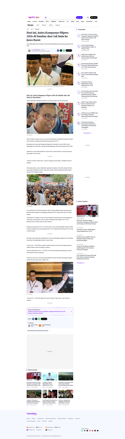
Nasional (44, 25)
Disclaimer (77, 418)
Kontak (28, 418)
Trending (53, 21)
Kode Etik (44, 421)
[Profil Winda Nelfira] (29, 50)
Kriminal (51, 25)
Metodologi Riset (62, 418)
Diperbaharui (40, 51)
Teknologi (61, 21)
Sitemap (50, 421)
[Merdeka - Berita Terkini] (33, 17)
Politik (35, 21)
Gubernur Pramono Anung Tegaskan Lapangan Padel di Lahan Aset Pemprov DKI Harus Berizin (34, 384)
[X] (87, 430)
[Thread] (97, 430)
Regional (58, 25)
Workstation (70, 418)
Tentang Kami (40, 418)
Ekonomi (41, 21)
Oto (67, 21)
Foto (96, 21)
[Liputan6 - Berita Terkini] (31, 414)
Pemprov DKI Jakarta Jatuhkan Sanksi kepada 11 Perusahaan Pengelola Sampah (33, 402)
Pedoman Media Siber (50, 418)
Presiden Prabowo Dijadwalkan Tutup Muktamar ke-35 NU (48, 384)
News (29, 21)
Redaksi (33, 418)
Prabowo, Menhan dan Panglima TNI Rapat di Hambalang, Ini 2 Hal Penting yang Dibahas (64, 402)
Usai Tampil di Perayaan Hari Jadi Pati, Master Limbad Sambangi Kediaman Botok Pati (50, 402)
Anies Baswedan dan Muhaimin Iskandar (37, 330)
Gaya (77, 21)
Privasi (39, 421)
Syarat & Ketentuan (31, 421)
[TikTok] (95, 430)
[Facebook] (84, 430)
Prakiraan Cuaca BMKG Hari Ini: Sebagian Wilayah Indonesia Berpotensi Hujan (65, 384)
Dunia (72, 21)
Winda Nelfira (37, 49)
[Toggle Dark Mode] (88, 17)
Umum (37, 25)
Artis (47, 21)
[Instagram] (90, 430)
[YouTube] (92, 430)
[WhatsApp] (82, 430)
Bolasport (89, 21)
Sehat (82, 21)
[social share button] (58, 50)
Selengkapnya (87, 133)
